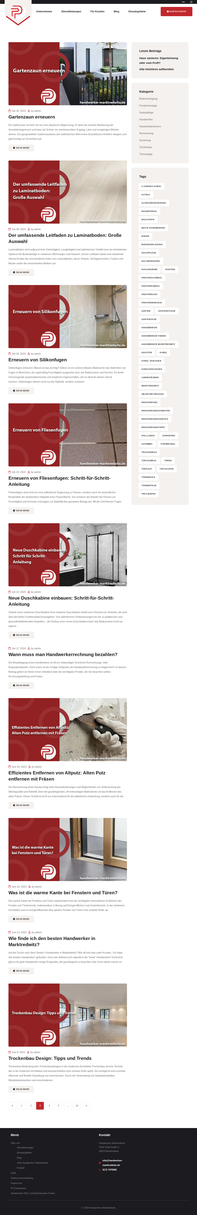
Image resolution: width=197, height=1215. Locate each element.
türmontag (148, 477)
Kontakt (21, 1168)
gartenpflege (166, 311)
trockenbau (149, 452)
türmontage (149, 485)
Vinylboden (149, 494)
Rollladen (148, 436)
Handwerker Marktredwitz (158, 344)
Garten (146, 311)
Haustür (147, 352)
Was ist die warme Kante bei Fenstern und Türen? (62, 892)
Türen (168, 461)
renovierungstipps (153, 427)
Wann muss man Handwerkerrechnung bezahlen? (62, 654)
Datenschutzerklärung (22, 1178)
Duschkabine (150, 269)
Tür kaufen (167, 469)
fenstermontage (152, 303)
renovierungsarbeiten (156, 411)
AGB (13, 1173)
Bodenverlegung (148, 98)
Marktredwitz (150, 386)
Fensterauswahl (152, 278)
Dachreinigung (151, 261)
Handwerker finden (154, 336)
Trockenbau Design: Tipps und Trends (50, 1058)
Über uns (15, 1143)
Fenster (170, 269)
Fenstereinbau (151, 286)
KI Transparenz (18, 1188)
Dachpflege (149, 253)
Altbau (146, 195)
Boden (145, 236)
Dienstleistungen (71, 11)
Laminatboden (150, 377)
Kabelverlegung (152, 369)
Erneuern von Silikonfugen (37, 359)
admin (37, 111)
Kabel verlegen (151, 361)
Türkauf (147, 469)
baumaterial (149, 211)
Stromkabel (168, 444)
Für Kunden (97, 11)
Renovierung (146, 133)
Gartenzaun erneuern (31, 116)
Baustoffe (148, 220)
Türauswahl (149, 461)
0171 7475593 (110, 1169)
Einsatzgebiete (137, 11)
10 (77, 1105)
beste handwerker (153, 228)
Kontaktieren (177, 11)
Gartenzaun (149, 319)
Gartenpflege (146, 112)
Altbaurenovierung (154, 203)
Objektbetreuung (153, 394)
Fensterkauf (149, 294)
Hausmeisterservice (150, 126)
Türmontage (146, 154)
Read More (22, 148)
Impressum (16, 1183)
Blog (116, 11)
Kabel (163, 352)
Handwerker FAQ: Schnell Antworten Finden (33, 1193)
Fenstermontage (148, 105)
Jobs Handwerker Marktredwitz (32, 1162)
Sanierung (145, 140)
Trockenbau (145, 147)
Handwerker (146, 119)
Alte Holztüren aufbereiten (156, 69)
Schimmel (147, 444)
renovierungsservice (155, 419)
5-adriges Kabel (151, 186)
